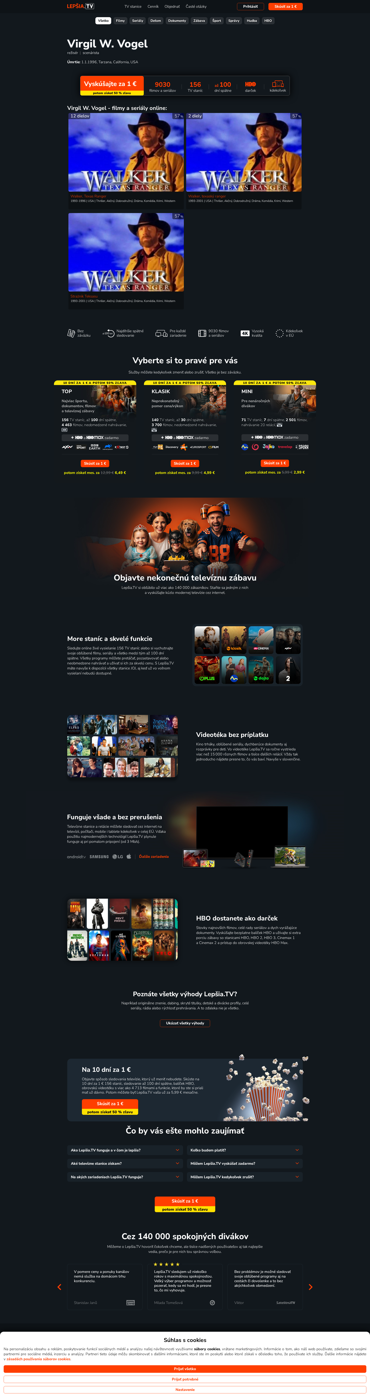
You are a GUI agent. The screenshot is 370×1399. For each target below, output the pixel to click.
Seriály (137, 21)
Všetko (103, 21)
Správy (233, 21)
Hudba (252, 21)
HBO (268, 21)
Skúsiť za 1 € (286, 6)
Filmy (120, 21)
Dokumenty (177, 21)
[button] (59, 1287)
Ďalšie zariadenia (154, 856)
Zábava (199, 21)
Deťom (156, 21)
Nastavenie (185, 1389)
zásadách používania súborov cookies (38, 1359)
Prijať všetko (185, 1368)
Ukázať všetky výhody (185, 1023)
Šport (216, 21)
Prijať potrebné (185, 1379)
